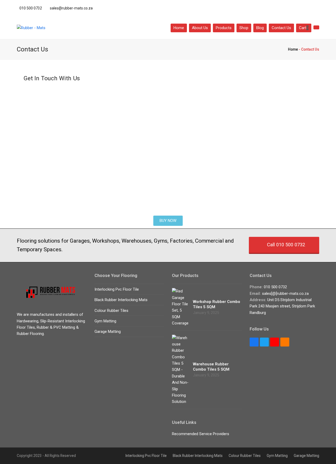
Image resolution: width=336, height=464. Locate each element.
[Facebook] (305, 7)
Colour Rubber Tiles (111, 310)
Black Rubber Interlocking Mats (121, 299)
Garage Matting (107, 331)
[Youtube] (274, 342)
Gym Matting (105, 321)
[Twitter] (294, 7)
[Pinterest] (315, 7)
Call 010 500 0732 (286, 245)
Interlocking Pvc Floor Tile (116, 289)
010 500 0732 (30, 8)
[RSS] (284, 342)
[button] (303, 28)
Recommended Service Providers (200, 433)
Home (293, 49)
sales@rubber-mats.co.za (71, 8)
